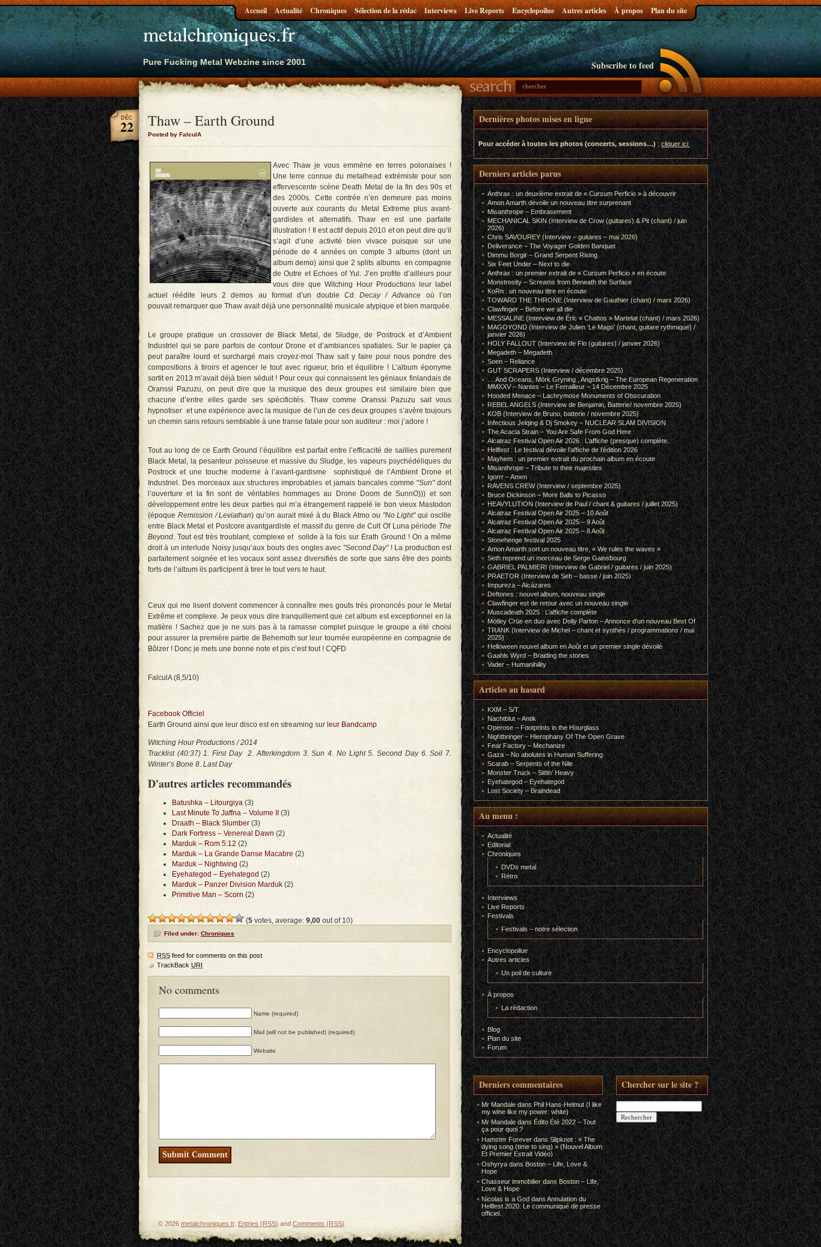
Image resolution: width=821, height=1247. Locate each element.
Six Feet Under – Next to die (528, 264)
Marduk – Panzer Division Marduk (227, 884)
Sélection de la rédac (386, 10)
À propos (628, 10)
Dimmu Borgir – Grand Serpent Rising (542, 255)
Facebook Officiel (177, 713)
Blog (493, 1029)
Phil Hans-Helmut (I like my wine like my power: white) (541, 1108)
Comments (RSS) (318, 1223)
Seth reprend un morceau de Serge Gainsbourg (556, 558)
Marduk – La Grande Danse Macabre (232, 854)
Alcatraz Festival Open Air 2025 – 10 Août (547, 512)
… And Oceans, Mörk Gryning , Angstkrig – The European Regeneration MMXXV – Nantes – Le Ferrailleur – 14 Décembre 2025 (592, 383)
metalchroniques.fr (219, 33)
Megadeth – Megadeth (519, 352)
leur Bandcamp (353, 724)
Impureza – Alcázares (519, 585)
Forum (497, 1047)
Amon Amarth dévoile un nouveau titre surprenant (559, 202)
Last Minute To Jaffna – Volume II (225, 813)
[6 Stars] (201, 918)
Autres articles (584, 10)
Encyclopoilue (533, 10)
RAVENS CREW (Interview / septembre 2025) (554, 485)
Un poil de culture (526, 972)
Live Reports (484, 10)
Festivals (500, 915)
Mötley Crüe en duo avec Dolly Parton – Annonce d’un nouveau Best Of (591, 621)
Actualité (288, 10)
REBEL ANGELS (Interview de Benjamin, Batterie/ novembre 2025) (584, 404)
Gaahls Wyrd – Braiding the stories (538, 655)
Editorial (498, 844)
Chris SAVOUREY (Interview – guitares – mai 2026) (562, 237)
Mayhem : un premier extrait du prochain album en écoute (571, 458)
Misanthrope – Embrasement (529, 211)
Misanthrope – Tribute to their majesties (544, 467)
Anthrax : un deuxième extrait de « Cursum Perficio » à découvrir (581, 193)
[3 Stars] (172, 918)
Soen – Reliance (511, 361)
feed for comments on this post (209, 955)
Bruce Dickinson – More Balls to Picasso (546, 494)
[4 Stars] (181, 918)
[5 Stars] (191, 918)
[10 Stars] (239, 918)
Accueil (256, 10)
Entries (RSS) (258, 1223)
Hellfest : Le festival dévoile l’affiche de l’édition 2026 (562, 449)
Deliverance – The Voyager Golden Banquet (551, 246)
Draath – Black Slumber (210, 823)
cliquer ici (674, 143)
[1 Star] (152, 918)
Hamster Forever (506, 1139)
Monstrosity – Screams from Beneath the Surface (559, 282)
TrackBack (180, 965)
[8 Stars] (220, 918)
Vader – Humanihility (516, 664)
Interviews (440, 10)
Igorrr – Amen (507, 476)
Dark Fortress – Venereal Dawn (223, 833)
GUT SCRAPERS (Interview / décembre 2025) (555, 370)
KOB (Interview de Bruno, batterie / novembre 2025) (563, 413)
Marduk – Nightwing (204, 864)
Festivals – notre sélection (539, 929)
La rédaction (519, 1007)
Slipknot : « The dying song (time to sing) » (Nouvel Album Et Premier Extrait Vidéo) (541, 1146)
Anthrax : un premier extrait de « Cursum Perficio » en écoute (576, 273)
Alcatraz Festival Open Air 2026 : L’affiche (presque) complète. (578, 440)
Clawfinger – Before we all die (530, 309)
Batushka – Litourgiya (207, 802)
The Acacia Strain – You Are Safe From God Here (559, 431)
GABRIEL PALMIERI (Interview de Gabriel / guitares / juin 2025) (579, 567)
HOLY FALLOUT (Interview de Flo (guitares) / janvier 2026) (573, 343)
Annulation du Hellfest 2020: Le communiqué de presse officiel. (540, 1206)
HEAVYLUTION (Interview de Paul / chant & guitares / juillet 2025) (582, 503)
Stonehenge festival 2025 (524, 540)
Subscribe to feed (622, 65)
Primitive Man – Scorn (207, 894)
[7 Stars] (210, 918)
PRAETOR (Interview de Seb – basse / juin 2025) (559, 576)
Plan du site (669, 10)
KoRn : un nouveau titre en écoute (537, 291)
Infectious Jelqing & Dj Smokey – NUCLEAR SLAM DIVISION (576, 422)
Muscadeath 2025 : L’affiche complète (542, 612)
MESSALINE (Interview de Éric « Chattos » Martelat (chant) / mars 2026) (593, 318)
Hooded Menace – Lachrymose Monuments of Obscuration (574, 395)
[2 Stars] (162, 918)
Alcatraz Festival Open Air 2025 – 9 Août (546, 521)
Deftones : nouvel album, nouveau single (546, 594)
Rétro (509, 876)
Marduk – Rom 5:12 (204, 843)
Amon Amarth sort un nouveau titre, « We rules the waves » (574, 549)
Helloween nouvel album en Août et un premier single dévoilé (574, 646)
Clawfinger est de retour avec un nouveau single (557, 603)
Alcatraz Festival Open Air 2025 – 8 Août (546, 531)
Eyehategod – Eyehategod (215, 874)
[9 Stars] (229, 918)
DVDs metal (518, 867)
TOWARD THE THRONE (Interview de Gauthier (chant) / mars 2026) (589, 300)
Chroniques (328, 10)
